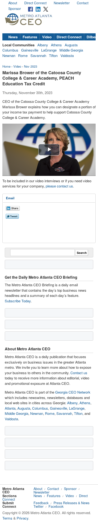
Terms (7, 518)
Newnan (8, 55)
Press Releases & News (71, 502)
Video (47, 36)
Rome (23, 55)
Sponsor (14, 8)
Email (10, 198)
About (12, 2)
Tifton (53, 55)
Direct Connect (35, 2)
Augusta (71, 44)
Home (6, 66)
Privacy (22, 518)
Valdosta (67, 55)
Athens (56, 44)
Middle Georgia (71, 50)
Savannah (38, 55)
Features (30, 36)
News (13, 36)
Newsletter (62, 2)
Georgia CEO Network (72, 392)
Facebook (56, 506)
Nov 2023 (30, 66)
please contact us (59, 185)
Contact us (78, 372)
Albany (42, 44)
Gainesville (29, 50)
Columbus (10, 50)
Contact (82, 2)
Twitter (39, 506)
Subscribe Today (18, 300)
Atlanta (10, 408)
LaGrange (49, 50)
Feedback (41, 502)
